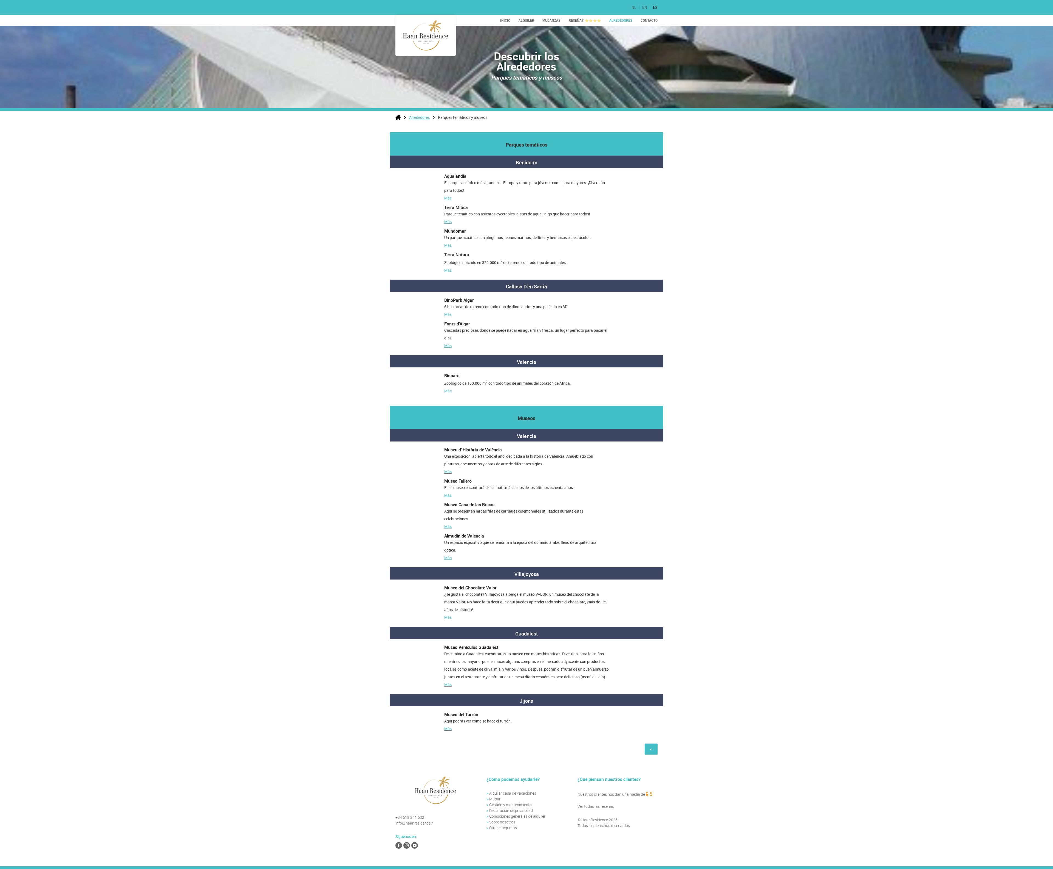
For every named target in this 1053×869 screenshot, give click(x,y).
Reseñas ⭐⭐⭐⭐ (585, 20)
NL (634, 7)
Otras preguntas (503, 827)
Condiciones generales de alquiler (517, 816)
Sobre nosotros (502, 822)
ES (655, 7)
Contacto (649, 20)
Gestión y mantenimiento (510, 804)
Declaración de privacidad (511, 810)
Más (448, 198)
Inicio (505, 20)
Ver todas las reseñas (596, 806)
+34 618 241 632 (409, 817)
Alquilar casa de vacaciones (511, 793)
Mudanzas (551, 20)
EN (644, 7)
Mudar (493, 798)
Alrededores (620, 20)
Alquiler (526, 20)
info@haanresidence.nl (414, 823)
